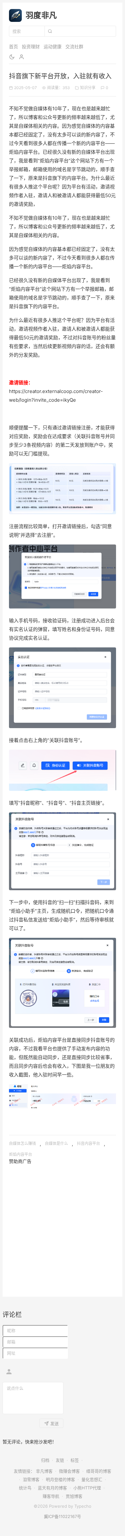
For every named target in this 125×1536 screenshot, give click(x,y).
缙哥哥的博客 (98, 1471)
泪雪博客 (31, 1479)
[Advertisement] (62, 1227)
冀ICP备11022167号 (62, 1516)
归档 (45, 1460)
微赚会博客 (69, 1471)
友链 (60, 1460)
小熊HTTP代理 (87, 1487)
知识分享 (88, 87)
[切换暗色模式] (12, 57)
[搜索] (50, 31)
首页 (13, 46)
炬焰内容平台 (20, 1154)
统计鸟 (25, 1487)
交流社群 (74, 46)
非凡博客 (44, 1471)
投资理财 (31, 46)
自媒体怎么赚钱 (22, 1143)
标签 (75, 1460)
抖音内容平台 (88, 1143)
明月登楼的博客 (60, 1479)
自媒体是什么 (56, 1143)
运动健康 (53, 46)
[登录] (21, 57)
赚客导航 (51, 1496)
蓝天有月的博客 (52, 1487)
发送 (54, 1423)
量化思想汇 (91, 1479)
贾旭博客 (74, 1496)
